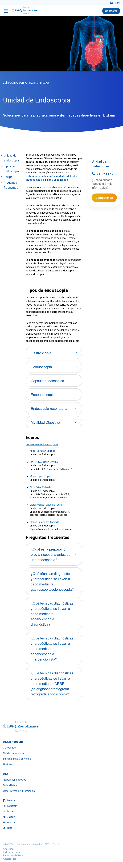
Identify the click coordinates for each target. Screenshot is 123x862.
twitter (10, 811)
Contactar (111, 10)
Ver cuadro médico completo (42, 444)
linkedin (10, 817)
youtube (11, 822)
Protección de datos (13, 855)
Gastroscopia (41, 352)
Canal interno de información (19, 791)
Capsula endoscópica (47, 380)
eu (118, 2)
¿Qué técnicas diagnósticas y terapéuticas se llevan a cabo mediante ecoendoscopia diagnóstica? (52, 614)
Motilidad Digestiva (45, 422)
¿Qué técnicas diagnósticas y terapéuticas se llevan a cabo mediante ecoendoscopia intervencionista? (52, 648)
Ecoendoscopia (43, 394)
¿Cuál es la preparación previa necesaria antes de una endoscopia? (50, 554)
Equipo (8, 177)
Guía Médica (10, 785)
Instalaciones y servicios (17, 758)
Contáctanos (104, 197)
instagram (11, 806)
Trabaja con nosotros (14, 779)
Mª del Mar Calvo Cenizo (44, 462)
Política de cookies (12, 852)
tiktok (9, 828)
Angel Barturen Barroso (42, 450)
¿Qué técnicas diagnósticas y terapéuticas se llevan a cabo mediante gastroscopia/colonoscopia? (52, 581)
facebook (11, 800)
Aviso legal (8, 849)
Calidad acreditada (13, 753)
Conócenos (9, 747)
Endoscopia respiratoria (49, 408)
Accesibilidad (9, 859)
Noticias (7, 764)
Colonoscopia (41, 366)
